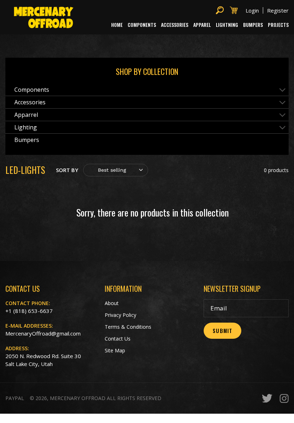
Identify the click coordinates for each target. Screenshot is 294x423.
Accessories (30, 102)
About (112, 303)
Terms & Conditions (128, 326)
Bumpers (26, 140)
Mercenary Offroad (77, 398)
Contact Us (118, 338)
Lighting (25, 127)
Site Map (115, 350)
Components (31, 90)
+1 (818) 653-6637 (29, 310)
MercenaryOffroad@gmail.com (43, 333)
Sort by (67, 170)
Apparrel (26, 115)
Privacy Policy (120, 315)
